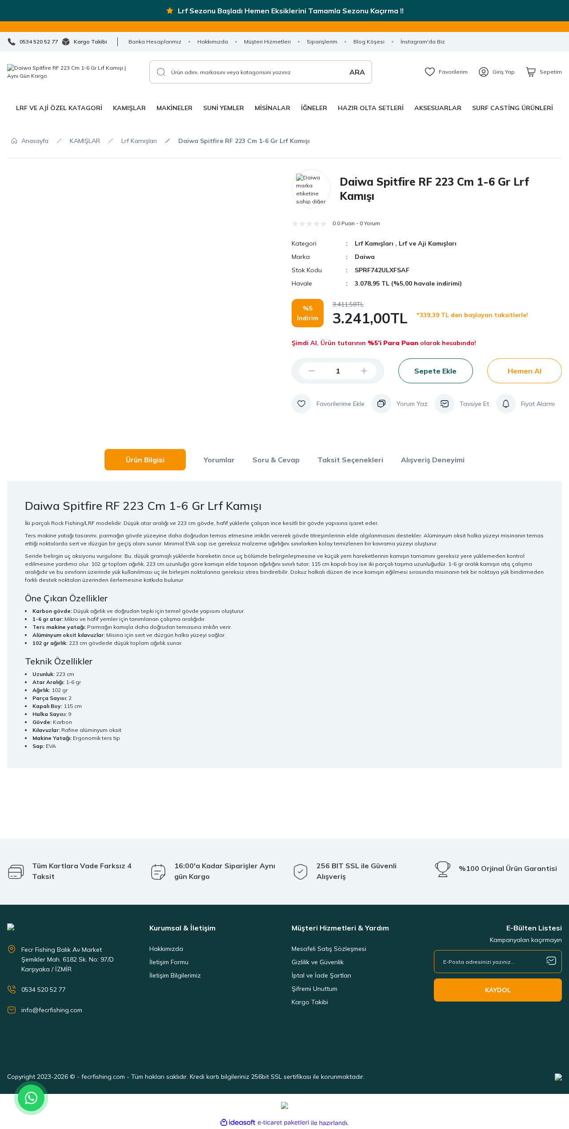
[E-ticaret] (283, 1123)
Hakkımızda (166, 949)
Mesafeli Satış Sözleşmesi (329, 949)
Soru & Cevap (276, 459)
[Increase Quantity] (371, 371)
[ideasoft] (238, 1123)
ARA (357, 72)
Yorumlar (219, 459)
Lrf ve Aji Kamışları (428, 243)
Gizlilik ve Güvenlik (318, 962)
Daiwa (365, 257)
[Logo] (71, 72)
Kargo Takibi (310, 1002)
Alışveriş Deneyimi (433, 459)
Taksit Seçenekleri (350, 459)
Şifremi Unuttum (314, 989)
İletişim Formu (168, 962)
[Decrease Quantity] (304, 371)
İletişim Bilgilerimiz (175, 975)
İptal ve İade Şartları (321, 975)
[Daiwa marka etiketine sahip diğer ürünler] (311, 188)
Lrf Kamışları (374, 243)
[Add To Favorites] (328, 403)
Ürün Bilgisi (145, 459)
